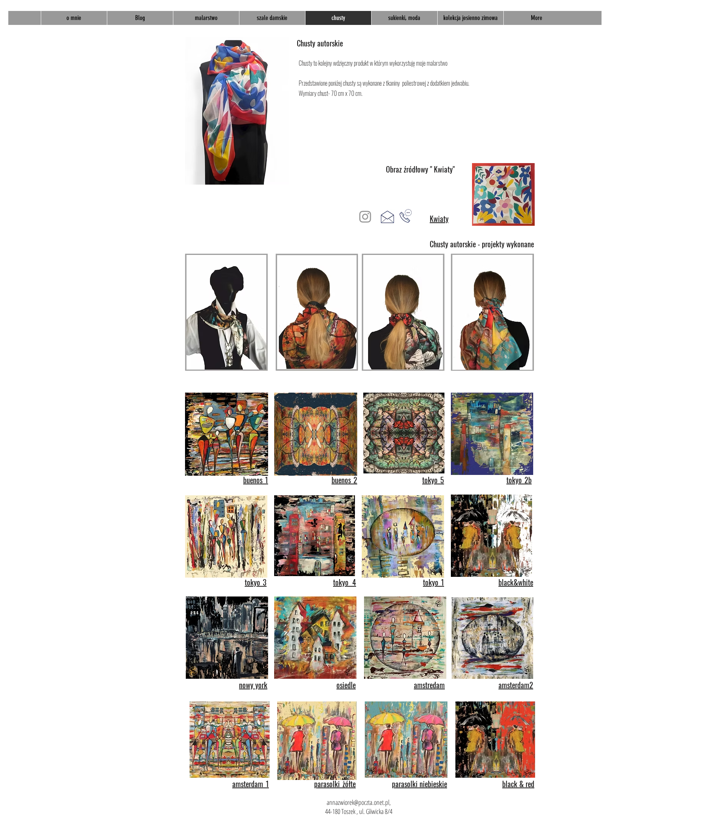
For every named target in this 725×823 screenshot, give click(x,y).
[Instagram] (365, 217)
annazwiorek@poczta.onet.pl (358, 802)
